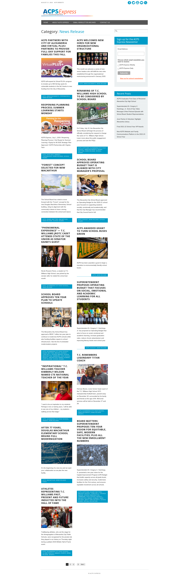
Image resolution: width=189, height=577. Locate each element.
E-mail (141, 2)
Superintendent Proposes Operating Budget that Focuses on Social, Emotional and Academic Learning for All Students (91, 291)
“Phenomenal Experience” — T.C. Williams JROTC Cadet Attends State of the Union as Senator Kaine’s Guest (55, 234)
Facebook (129, 2)
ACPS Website (59, 2)
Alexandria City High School (57, 285)
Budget (85, 219)
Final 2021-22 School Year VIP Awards (130, 126)
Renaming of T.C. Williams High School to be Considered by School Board (92, 95)
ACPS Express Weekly (127, 65)
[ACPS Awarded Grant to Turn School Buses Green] (92, 258)
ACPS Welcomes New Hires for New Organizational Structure (90, 44)
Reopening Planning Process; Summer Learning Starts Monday (55, 109)
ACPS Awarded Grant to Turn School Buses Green (92, 231)
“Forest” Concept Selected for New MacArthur (53, 167)
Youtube (137, 2)
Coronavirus (65, 96)
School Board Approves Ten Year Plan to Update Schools (53, 298)
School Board (58, 221)
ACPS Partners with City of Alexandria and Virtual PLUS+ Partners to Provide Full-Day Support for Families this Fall (56, 47)
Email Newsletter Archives (84, 22)
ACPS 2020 (85, 492)
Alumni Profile (48, 553)
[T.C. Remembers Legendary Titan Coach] (92, 384)
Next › (82, 564)
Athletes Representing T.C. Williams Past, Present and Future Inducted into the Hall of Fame (55, 496)
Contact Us (105, 22)
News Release (47, 97)
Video (45, 481)
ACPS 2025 (85, 148)
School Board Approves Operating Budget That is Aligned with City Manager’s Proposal (91, 165)
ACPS (44, 96)
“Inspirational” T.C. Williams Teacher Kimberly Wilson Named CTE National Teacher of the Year (55, 372)
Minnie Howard (64, 357)
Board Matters (52, 219)
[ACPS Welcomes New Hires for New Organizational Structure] (92, 64)
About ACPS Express (60, 22)
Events (63, 553)
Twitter (133, 2)
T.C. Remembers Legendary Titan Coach (88, 357)
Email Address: (123, 49)
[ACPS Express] (67, 15)
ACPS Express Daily (126, 68)
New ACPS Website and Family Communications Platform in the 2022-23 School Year (131, 134)
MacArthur (63, 219)
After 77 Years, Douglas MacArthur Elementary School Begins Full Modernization (55, 433)
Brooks (57, 353)
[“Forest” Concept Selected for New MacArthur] (56, 195)
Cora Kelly (47, 354)
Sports (80, 414)
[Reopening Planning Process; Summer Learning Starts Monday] (56, 133)
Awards (57, 155)
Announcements (53, 96)
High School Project (94, 496)
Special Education (90, 501)
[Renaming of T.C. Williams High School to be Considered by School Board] (92, 124)
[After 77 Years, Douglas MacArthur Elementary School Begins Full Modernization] (56, 463)
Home (45, 22)
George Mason (57, 354)
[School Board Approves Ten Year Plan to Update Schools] (56, 327)
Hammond (56, 356)
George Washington (91, 495)
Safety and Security (92, 499)
